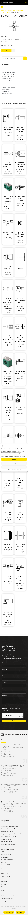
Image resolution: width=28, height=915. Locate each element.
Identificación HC (5, 876)
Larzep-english (5, 91)
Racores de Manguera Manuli (8, 72)
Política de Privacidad (11, 469)
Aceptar (14, 459)
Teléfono (4, 682)
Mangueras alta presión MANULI (9, 70)
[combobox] (12, 58)
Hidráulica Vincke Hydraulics (8, 87)
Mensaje (4, 695)
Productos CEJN (5, 865)
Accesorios (4, 82)
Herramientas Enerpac (7, 74)
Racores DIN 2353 (6, 12)
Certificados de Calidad (7, 895)
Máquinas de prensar (7, 93)
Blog (2, 886)
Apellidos (4, 669)
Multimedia (4, 881)
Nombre (4, 663)
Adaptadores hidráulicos (7, 80)
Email (3, 676)
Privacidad (5, 706)
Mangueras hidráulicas (7, 76)
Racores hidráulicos (17, 10)
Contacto (3, 884)
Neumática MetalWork (7, 85)
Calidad (3, 879)
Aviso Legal (19, 469)
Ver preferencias (14, 467)
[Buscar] (25, 58)
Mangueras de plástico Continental (11, 834)
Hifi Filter (4, 95)
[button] (26, 2)
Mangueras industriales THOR (9, 836)
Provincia (4, 689)
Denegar (14, 463)
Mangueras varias (6, 839)
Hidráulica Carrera (6, 10)
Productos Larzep (6, 89)
